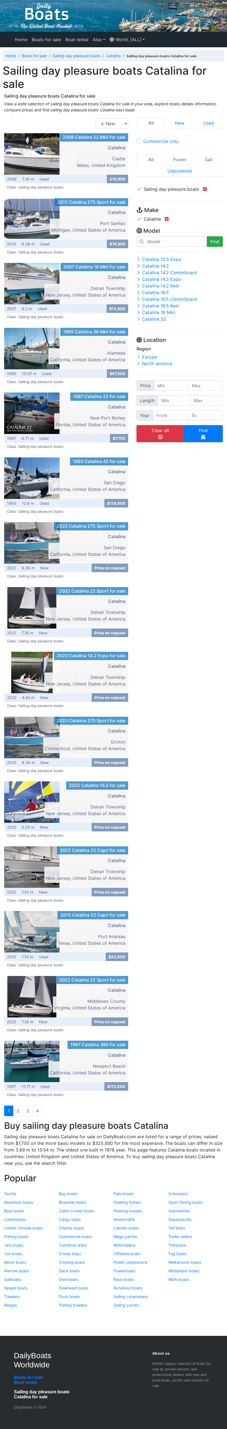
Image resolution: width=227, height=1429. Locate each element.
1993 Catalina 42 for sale (99, 461)
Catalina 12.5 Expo (161, 259)
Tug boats (177, 1253)
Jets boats (13, 1245)
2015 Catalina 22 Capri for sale (92, 915)
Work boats (178, 1279)
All (151, 123)
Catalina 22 (154, 319)
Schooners (177, 1193)
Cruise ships (70, 1253)
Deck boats (69, 1270)
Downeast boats (73, 1288)
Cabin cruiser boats (76, 1210)
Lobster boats (126, 1228)
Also (97, 39)
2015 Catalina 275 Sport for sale (91, 202)
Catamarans (15, 1219)
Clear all (160, 430)
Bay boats (68, 1193)
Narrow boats (16, 1270)
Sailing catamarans (131, 1296)
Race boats (124, 1279)
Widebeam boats (183, 1270)
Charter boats (71, 1228)
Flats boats (123, 1193)
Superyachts (179, 1219)
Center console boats (23, 1228)
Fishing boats (16, 1236)
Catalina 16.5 (155, 292)
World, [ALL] (127, 39)
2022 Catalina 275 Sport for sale (91, 526)
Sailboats (12, 1279)
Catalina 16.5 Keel (160, 305)
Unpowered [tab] (179, 171)
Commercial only (161, 141)
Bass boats (14, 1210)
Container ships (73, 1245)
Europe (149, 357)
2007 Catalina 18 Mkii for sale (94, 266)
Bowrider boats (72, 1202)
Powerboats (124, 1270)
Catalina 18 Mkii (158, 312)
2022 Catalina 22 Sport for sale (92, 591)
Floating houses (128, 1210)
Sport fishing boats (185, 1202)
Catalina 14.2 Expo (161, 279)
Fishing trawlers (73, 1305)
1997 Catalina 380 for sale (97, 1044)
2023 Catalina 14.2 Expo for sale (91, 655)
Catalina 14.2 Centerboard (169, 272)
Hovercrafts (124, 1219)
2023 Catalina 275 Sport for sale (91, 720)
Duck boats (69, 1296)
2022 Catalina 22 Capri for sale (92, 850)
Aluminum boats (18, 1202)
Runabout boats (128, 1288)
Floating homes (127, 1202)
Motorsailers (124, 1245)
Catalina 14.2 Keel (160, 286)
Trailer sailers (180, 1236)
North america (157, 363)
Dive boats (68, 1279)
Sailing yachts (126, 1305)
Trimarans (177, 1245)
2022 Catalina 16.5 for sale (97, 785)
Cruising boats (72, 1262)
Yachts (10, 1193)
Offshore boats (127, 1253)
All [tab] (151, 159)
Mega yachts (125, 1236)
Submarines (179, 1210)
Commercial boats (75, 1236)
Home (21, 39)
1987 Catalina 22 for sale (99, 396)
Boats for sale (46, 39)
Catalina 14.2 (155, 266)
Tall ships (176, 1228)
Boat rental (76, 39)
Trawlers (11, 1296)
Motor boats (15, 1262)
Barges (10, 1305)
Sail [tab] (208, 159)
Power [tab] (179, 159)
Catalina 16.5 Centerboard (169, 299)
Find (214, 241)
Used (208, 123)
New (179, 123)
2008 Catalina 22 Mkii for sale (94, 137)
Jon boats (13, 1253)
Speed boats (15, 1288)
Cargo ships (70, 1219)
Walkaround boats (184, 1262)
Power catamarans (130, 1262)
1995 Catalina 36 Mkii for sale (94, 331)
